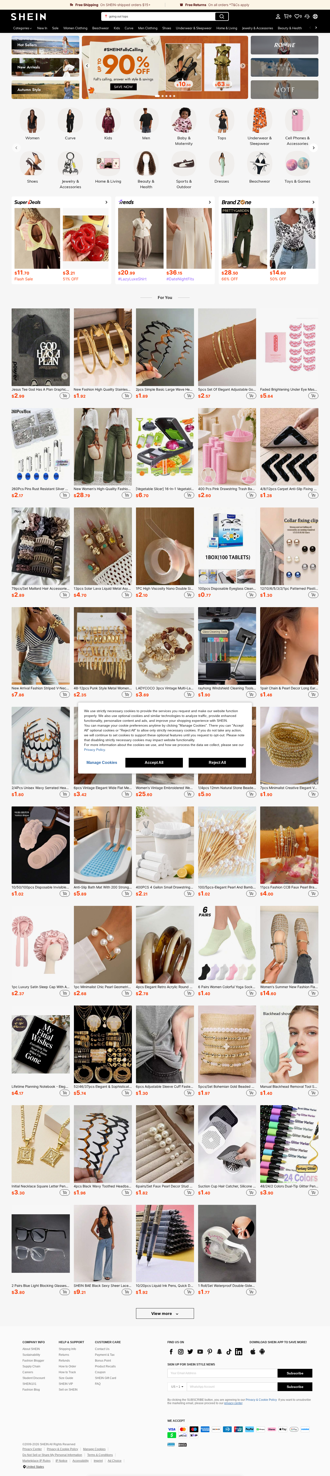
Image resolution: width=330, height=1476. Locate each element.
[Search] (221, 16)
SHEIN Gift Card (105, 1378)
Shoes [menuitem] (166, 28)
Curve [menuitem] (129, 28)
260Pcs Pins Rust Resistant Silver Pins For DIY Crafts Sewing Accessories (41, 489)
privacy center (233, 1403)
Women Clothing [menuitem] (75, 28)
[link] (82, 5)
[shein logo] (28, 16)
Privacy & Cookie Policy (261, 1399)
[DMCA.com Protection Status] (182, 1444)
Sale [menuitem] (55, 28)
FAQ (97, 1384)
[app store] (253, 1354)
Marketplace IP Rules (36, 1460)
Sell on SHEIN (68, 1389)
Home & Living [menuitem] (226, 28)
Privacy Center (32, 1449)
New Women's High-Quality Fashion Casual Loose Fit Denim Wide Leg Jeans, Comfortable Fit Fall (103, 489)
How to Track (67, 1372)
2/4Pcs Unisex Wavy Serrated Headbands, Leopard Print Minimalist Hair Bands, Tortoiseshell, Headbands (41, 788)
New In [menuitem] (42, 28)
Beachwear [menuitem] (100, 28)
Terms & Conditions (100, 1455)
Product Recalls (105, 1366)
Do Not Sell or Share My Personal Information (52, 1455)
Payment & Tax (105, 1355)
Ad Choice (115, 1460)
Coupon (100, 1372)
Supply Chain (31, 1366)
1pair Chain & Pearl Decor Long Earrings (289, 688)
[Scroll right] (316, 28)
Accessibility (80, 1460)
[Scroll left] (310, 28)
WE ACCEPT (176, 1421)
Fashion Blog (31, 1389)
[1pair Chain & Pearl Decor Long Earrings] (289, 646)
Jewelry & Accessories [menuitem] (257, 28)
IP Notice (61, 1460)
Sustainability (31, 1355)
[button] (307, 16)
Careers (27, 1372)
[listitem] (41, 354)
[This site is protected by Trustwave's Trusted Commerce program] (171, 1444)
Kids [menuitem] (117, 28)
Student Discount (33, 1378)
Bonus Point (103, 1360)
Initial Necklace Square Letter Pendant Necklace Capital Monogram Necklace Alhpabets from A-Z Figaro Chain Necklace (41, 1186)
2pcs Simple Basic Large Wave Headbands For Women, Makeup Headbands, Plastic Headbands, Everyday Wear (165, 389)
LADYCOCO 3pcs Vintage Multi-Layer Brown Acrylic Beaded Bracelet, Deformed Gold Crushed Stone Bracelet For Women (165, 688)
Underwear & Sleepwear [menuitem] (194, 28)
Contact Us (102, 1349)
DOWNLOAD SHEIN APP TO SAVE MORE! (278, 1342)
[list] (206, 1351)
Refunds (64, 1360)
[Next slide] (243, 66)
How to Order (67, 1366)
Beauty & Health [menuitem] (290, 28)
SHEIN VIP (66, 1384)
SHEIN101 (29, 1384)
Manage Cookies (94, 1449)
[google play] (262, 1354)
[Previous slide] (87, 66)
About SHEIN (31, 1349)
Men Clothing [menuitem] (148, 28)
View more (162, 1313)
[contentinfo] (239, 1432)
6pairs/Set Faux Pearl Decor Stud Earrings (165, 1186)
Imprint (98, 1460)
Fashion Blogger (33, 1360)
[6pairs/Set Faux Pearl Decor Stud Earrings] (165, 1144)
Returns (64, 1355)
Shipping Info (67, 1349)
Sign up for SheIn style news (191, 1364)
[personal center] (278, 16)
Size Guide (66, 1378)
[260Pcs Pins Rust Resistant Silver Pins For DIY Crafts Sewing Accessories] (41, 447)
